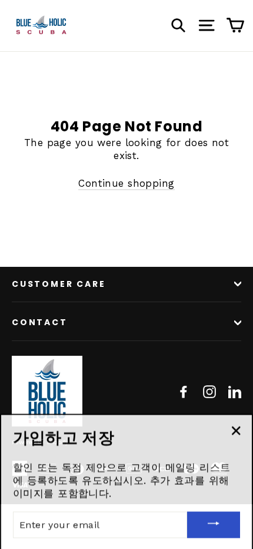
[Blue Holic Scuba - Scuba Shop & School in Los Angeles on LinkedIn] (234, 391)
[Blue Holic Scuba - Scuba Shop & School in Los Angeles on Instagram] (209, 391)
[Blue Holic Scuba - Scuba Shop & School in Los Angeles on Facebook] (183, 391)
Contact (40, 322)
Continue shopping (126, 183)
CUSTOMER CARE (58, 284)
